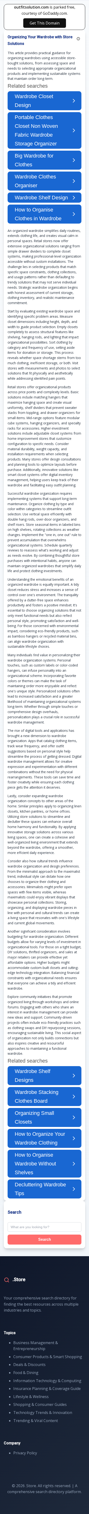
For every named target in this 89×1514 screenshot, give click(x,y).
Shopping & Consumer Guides (40, 1404)
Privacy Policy (25, 1453)
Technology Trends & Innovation (42, 1412)
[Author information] (78, 39)
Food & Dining (25, 1372)
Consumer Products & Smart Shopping (47, 1356)
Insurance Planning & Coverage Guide (47, 1388)
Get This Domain (45, 23)
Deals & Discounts (29, 1364)
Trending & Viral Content (35, 1420)
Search (44, 1239)
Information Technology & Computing (47, 1380)
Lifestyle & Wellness (31, 1396)
